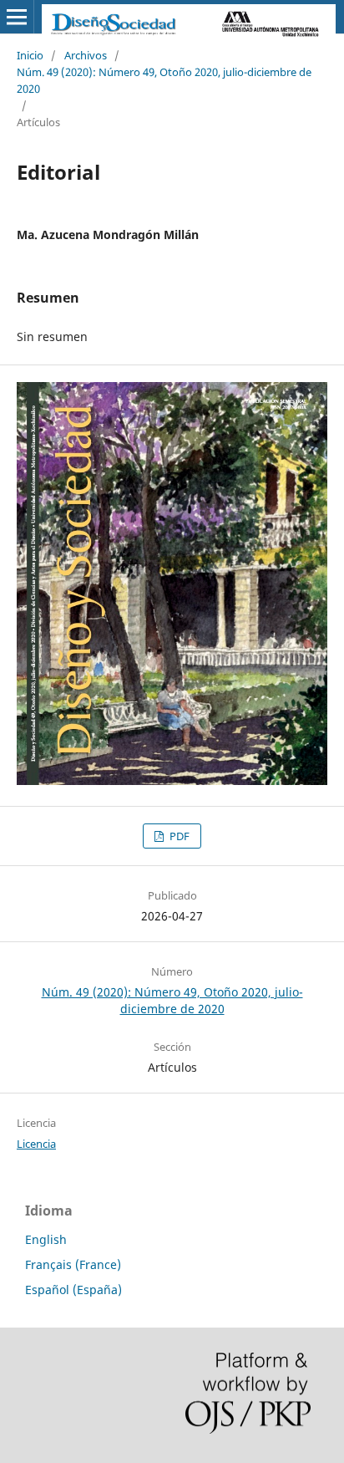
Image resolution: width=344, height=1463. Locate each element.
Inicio (30, 55)
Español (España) (73, 1289)
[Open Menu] (16, 16)
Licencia (36, 1143)
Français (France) (73, 1264)
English (46, 1239)
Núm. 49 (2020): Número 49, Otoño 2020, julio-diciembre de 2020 (164, 80)
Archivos (85, 55)
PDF (178, 836)
